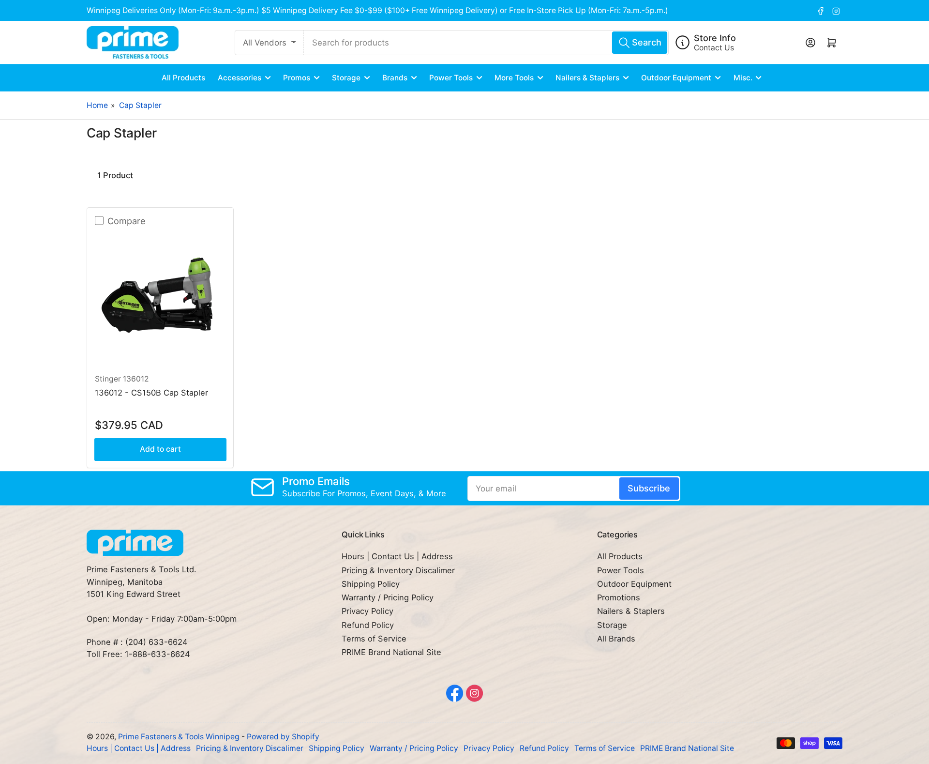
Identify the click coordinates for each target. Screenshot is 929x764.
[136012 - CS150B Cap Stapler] (160, 297)
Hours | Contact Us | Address (397, 556)
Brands (394, 77)
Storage (346, 77)
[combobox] (486, 42)
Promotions (618, 597)
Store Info (715, 37)
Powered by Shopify (283, 736)
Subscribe (649, 488)
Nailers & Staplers (587, 77)
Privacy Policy (367, 611)
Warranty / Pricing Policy (388, 597)
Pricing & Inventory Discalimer (398, 570)
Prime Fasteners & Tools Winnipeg (179, 736)
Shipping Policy (371, 584)
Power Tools (451, 77)
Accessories (239, 77)
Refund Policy (368, 625)
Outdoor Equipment (676, 77)
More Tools (514, 77)
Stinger (108, 378)
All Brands (616, 638)
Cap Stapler (140, 105)
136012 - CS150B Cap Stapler (151, 392)
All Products (183, 77)
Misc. (743, 77)
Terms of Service (374, 638)
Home (97, 105)
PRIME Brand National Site (391, 652)
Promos (296, 77)
